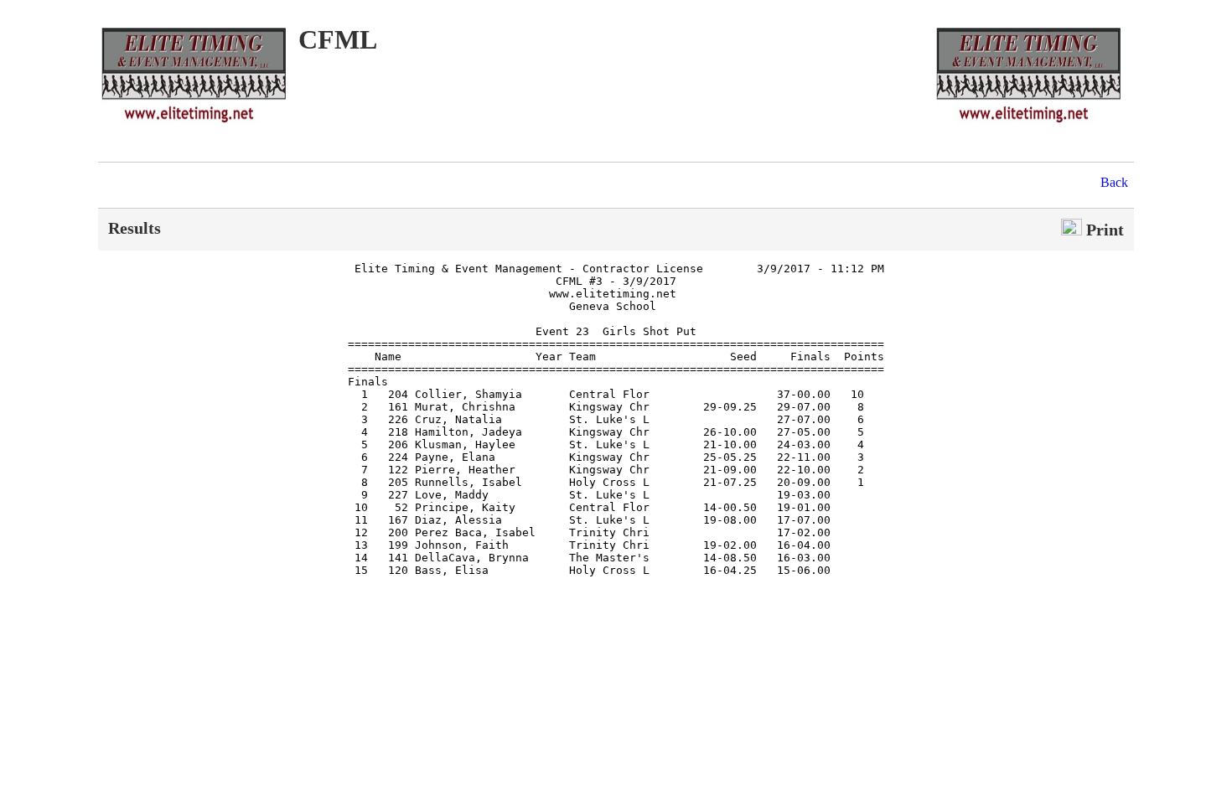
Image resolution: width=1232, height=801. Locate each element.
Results (134, 228)
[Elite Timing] (1028, 123)
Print (1103, 229)
